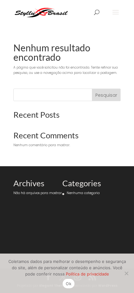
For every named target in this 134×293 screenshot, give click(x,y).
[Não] (126, 273)
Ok (68, 283)
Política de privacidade (87, 273)
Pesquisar (106, 95)
